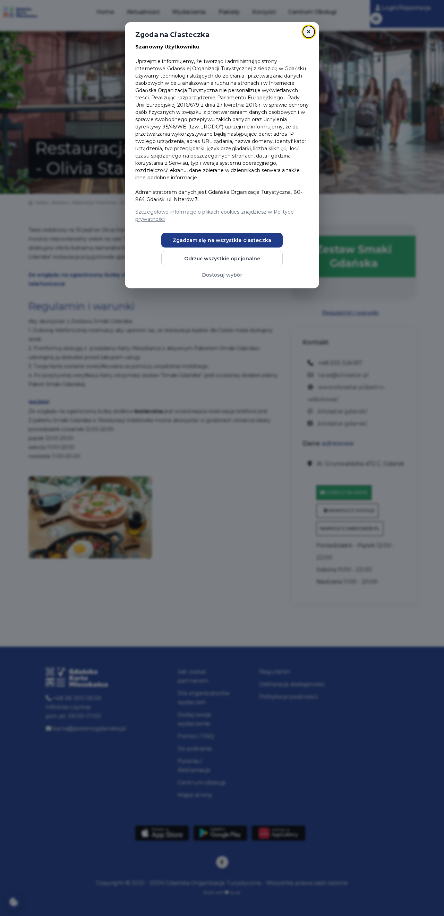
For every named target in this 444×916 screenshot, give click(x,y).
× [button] (308, 31)
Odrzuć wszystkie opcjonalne (222, 258)
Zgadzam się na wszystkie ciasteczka (222, 240)
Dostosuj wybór (222, 275)
